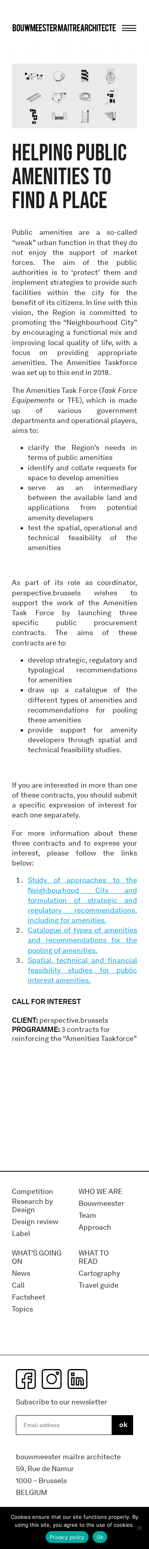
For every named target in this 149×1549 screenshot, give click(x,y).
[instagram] (52, 1379)
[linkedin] (77, 1379)
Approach (95, 1227)
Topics (22, 1309)
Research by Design (32, 1206)
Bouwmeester (101, 1203)
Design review (35, 1222)
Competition (32, 1192)
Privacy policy (67, 1537)
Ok (100, 1537)
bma (30, 43)
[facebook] (26, 1379)
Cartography (99, 1273)
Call (18, 1285)
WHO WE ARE (100, 1192)
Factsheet (28, 1297)
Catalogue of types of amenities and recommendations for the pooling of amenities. (82, 940)
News (21, 1273)
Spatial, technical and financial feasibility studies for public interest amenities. (82, 970)
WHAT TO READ (94, 1257)
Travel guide (98, 1285)
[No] (139, 1528)
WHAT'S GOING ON (37, 1257)
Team (87, 1215)
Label (21, 1234)
